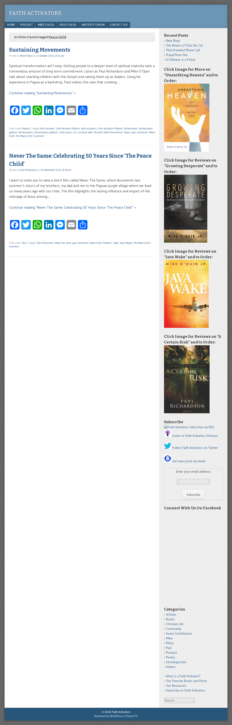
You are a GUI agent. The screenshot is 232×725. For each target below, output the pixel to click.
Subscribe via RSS (202, 427)
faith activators (89, 128)
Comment (39, 136)
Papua (127, 132)
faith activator (47, 128)
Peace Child (96, 242)
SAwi (115, 242)
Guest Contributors (179, 633)
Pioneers (107, 242)
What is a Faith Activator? (183, 676)
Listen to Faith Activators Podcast (195, 436)
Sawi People (126, 242)
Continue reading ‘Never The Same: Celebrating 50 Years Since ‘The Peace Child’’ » (72, 207)
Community (173, 629)
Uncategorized (176, 662)
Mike (169, 638)
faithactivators (25, 132)
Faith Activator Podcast (68, 128)
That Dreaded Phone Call (183, 50)
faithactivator (131, 128)
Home (11, 25)
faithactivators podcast (46, 132)
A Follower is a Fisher (181, 60)
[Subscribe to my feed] (176, 427)
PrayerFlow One (177, 55)
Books (170, 619)
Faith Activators (35, 13)
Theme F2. (131, 716)
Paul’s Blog (68, 25)
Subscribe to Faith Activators (185, 690)
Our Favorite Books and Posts (186, 681)
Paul (24, 242)
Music (170, 643)
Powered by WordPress (108, 716)
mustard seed (85, 132)
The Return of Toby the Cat (184, 45)
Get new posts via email (188, 461)
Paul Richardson (28, 170)
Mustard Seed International (108, 132)
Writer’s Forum (93, 25)
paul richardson (140, 132)
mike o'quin (65, 132)
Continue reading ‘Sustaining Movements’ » (42, 93)
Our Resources (176, 686)
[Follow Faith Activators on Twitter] (167, 448)
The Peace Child (24, 136)
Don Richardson (45, 242)
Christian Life (175, 624)
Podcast (26, 25)
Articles (171, 614)
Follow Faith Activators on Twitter (195, 448)
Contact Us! (118, 25)
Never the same (63, 242)
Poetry (170, 657)
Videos (171, 667)
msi (75, 132)
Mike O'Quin (26, 55)
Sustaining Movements (39, 50)
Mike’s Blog (46, 25)
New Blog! (173, 41)
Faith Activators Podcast (110, 128)
